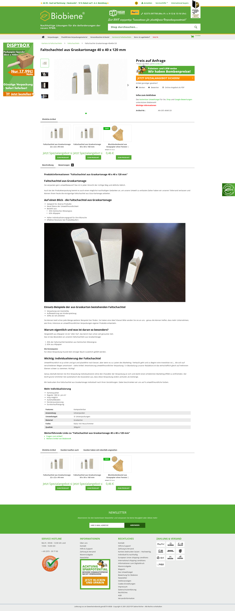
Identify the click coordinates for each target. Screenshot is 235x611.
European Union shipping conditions (133, 557)
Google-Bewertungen (183, 99)
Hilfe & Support (86, 549)
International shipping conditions (132, 560)
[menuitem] (191, 36)
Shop (168, 99)
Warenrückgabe (86, 554)
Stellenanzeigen (124, 581)
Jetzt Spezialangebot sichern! (158, 78)
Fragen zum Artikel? (54, 436)
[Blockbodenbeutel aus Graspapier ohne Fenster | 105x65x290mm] (117, 133)
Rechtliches (123, 592)
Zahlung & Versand (88, 551)
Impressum (122, 587)
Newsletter (84, 557)
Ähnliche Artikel (49, 119)
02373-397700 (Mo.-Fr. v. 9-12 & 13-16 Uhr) (165, 13)
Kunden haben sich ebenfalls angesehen (100, 450)
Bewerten (155, 87)
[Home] (43, 37)
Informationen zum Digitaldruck (131, 563)
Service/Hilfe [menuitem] (161, 3)
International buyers (179, 3)
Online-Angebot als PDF (174, 87)
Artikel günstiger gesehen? (147, 83)
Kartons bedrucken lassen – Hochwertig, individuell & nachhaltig (134, 553)
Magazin (121, 569)
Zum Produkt (63, 157)
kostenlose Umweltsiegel (150, 99)
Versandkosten (158, 64)
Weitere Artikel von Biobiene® (58, 438)
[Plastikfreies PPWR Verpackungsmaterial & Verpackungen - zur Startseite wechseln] (66, 16)
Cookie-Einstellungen (126, 584)
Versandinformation (126, 598)
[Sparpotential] (95, 574)
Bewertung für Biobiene (128, 575)
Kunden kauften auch (70, 450)
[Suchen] (195, 27)
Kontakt (83, 546)
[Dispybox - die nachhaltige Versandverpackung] (18, 69)
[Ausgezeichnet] (60, 563)
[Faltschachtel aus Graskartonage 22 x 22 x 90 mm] (57, 133)
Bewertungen (65, 165)
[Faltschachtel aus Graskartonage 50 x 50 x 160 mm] (87, 133)
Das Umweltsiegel (125, 572)
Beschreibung (48, 165)
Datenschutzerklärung (127, 589)
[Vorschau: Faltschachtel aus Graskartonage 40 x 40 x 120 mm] (44, 63)
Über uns (84, 543)
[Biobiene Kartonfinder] (117, 13)
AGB (120, 595)
